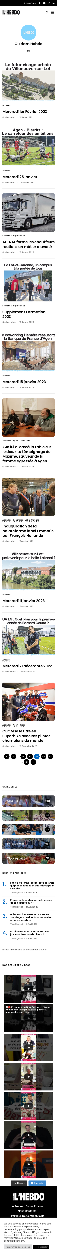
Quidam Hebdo (28, 44)
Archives (6, 106)
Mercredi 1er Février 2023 (24, 111)
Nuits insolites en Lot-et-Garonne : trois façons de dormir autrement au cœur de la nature (31, 917)
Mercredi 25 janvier (19, 176)
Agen (15, 441)
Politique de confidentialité (27, 1215)
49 (23, 756)
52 (43, 756)
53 (50, 756)
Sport (22, 725)
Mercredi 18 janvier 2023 (24, 381)
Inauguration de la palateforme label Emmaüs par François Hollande (27, 531)
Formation (7, 236)
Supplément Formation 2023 (23, 314)
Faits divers (24, 441)
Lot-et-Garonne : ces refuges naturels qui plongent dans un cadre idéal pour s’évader (32, 885)
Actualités (6, 441)
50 (30, 756)
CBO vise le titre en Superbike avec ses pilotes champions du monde (26, 736)
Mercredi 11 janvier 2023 (23, 600)
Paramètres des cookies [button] (18, 1247)
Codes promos (34, 1206)
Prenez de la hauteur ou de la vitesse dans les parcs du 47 (31, 902)
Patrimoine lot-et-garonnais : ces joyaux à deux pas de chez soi (29, 933)
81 (26, 762)
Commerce (18, 520)
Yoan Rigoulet (16, 892)
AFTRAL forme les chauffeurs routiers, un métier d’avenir (28, 244)
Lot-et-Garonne (32, 520)
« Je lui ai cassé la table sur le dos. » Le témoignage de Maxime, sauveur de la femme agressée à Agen (26, 453)
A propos (17, 1206)
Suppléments (19, 236)
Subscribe (39, 1183)
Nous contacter (28, 1211)
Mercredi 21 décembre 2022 (27, 666)
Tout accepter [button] (41, 1247)
